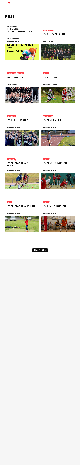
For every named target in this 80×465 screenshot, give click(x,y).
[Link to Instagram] (43, 386)
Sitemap (72, 457)
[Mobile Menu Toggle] (76, 4)
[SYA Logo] (9, 4)
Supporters (65, 457)
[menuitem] (40, 319)
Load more (39, 250)
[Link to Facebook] (36, 386)
